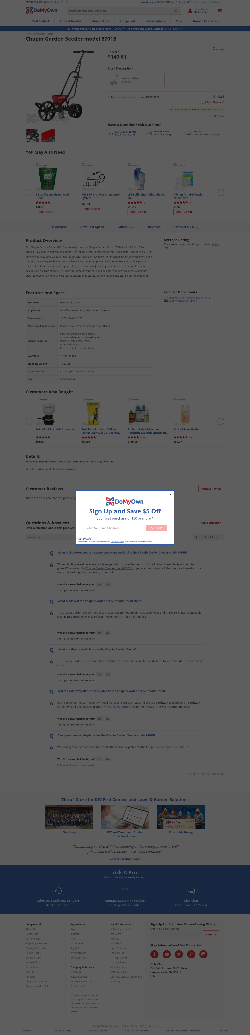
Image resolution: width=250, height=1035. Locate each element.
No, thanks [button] (84, 538)
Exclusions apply (117, 542)
